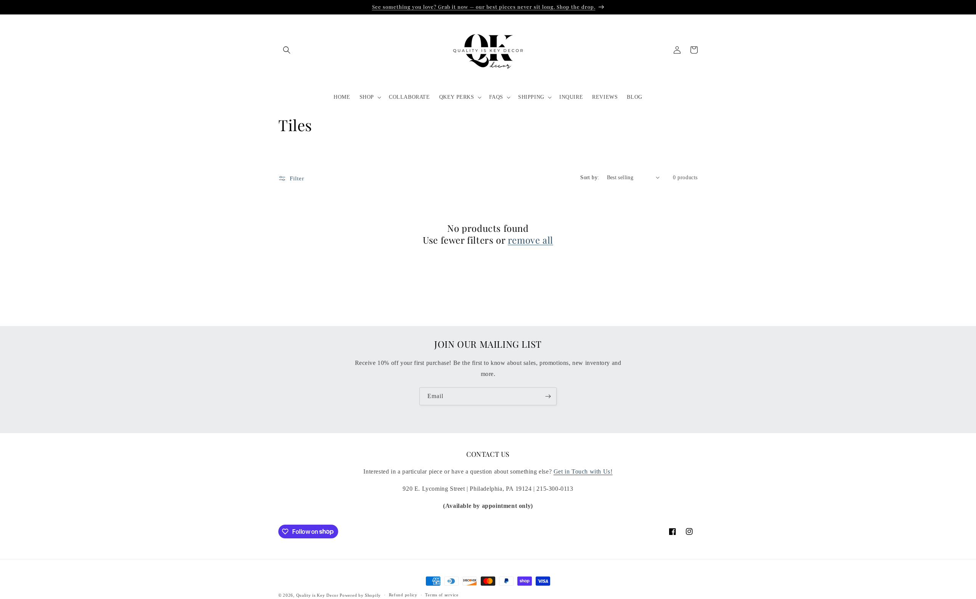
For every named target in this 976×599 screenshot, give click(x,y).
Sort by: (589, 177)
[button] (286, 50)
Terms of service (441, 595)
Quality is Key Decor (317, 595)
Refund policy (403, 595)
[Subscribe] (547, 396)
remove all (530, 240)
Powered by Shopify (360, 595)
